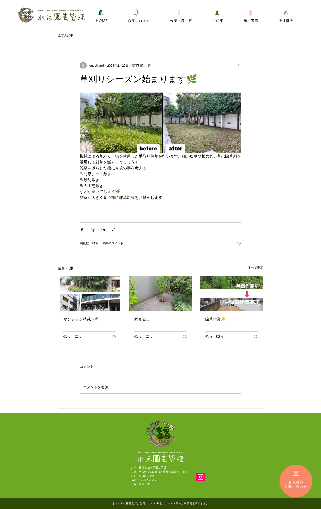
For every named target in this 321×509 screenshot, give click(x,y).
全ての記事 (65, 35)
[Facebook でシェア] (82, 230)
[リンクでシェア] (114, 230)
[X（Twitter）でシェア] (92, 230)
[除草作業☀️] (231, 293)
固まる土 (142, 319)
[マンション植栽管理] (89, 293)
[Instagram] (200, 477)
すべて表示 (255, 267)
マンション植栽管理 (81, 319)
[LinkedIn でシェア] (103, 230)
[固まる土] (160, 293)
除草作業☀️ (215, 319)
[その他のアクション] (238, 65)
